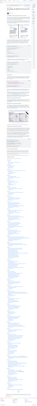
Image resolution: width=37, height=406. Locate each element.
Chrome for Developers (9, 7)
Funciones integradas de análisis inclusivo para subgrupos (14, 274)
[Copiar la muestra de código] (29, 45)
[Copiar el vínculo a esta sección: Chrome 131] (10, 270)
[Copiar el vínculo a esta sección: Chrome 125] (10, 310)
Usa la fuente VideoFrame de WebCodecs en (15, 389)
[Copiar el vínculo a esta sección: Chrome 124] (10, 315)
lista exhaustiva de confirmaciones (24, 155)
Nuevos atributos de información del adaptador (12, 318)
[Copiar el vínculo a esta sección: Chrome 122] (10, 328)
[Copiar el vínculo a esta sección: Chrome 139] (10, 209)
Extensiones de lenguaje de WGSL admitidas (12, 377)
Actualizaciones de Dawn (10, 163)
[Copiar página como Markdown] (9, 10)
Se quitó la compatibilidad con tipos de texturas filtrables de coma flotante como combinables (17, 244)
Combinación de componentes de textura (12, 187)
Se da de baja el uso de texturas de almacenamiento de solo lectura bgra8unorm (16, 205)
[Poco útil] (29, 7)
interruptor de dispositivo (15, 135)
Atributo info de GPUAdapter (11, 299)
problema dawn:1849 (23, 96)
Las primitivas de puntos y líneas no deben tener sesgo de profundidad (15, 273)
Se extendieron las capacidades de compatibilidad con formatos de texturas (15, 192)
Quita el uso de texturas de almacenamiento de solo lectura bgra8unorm (15, 188)
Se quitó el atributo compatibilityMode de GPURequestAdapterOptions (15, 226)
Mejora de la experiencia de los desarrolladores (12, 266)
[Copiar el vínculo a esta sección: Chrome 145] (10, 175)
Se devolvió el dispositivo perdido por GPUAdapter (15, 370)
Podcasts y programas (15, 402)
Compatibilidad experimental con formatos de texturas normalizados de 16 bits (16, 267)
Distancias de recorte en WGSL (11, 271)
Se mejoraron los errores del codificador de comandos (13, 301)
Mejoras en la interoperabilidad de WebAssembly (13, 300)
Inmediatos (9, 161)
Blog (16, 0)
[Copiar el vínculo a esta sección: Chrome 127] (10, 297)
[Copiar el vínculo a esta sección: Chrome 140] (10, 201)
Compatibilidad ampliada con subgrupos (12, 287)
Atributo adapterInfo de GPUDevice (11, 262)
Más (18, 0)
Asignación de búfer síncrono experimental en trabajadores (14, 177)
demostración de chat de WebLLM (13, 21)
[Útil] (28, 7)
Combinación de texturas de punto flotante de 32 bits (13, 261)
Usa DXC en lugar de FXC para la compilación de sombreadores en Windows (15, 335)
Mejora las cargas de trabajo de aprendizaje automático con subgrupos (15, 243)
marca (26, 132)
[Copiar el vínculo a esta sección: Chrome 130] (10, 279)
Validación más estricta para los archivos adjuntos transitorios (14, 162)
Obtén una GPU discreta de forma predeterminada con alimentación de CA (15, 379)
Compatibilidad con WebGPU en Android (12, 334)
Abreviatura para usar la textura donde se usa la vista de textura (14, 203)
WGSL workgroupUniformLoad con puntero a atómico (13, 224)
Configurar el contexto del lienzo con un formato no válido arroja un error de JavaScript (16, 263)
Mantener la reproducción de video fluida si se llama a (16, 371)
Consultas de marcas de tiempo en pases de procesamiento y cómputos (15, 336)
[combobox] (25, 0)
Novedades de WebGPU (18, 158)
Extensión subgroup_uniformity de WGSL (12, 176)
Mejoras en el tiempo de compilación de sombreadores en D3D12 (14, 231)
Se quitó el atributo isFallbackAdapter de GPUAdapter (13, 206)
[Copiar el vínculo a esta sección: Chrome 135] (10, 235)
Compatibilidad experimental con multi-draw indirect (13, 275)
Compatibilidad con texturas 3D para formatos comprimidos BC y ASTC (15, 210)
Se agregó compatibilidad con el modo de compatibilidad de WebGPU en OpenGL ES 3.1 (16, 170)
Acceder (35, 0)
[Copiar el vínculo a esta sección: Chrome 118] (10, 355)
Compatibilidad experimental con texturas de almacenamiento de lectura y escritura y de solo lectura (18, 357)
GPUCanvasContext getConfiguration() (12, 272)
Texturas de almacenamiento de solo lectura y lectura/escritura (14, 316)
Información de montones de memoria (12, 339)
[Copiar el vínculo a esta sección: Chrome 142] (10, 191)
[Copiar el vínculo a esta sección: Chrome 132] (10, 259)
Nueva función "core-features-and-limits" (12, 211)
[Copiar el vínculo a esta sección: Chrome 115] (10, 376)
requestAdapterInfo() (20, 124)
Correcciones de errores (10, 319)
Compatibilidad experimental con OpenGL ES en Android (13, 298)
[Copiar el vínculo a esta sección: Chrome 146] (10, 169)
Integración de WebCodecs (11, 369)
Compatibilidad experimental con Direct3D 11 (12, 378)
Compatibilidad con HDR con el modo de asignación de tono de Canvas (15, 286)
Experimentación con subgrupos (11, 291)
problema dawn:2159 (24, 93)
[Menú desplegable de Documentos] (11, 0)
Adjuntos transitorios (10, 171)
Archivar (13, 401)
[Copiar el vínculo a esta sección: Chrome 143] (10, 186)
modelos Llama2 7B (27, 20)
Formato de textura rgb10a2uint (11, 352)
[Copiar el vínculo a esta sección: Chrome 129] (10, 285)
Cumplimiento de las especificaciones (11, 372)
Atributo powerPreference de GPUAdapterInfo (12, 225)
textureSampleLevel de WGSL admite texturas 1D (13, 204)
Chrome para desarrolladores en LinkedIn (28, 401)
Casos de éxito (14, 0)
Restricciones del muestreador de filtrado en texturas (13, 264)
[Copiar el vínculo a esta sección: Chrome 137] (10, 221)
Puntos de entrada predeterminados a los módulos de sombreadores (15, 337)
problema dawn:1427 (27, 124)
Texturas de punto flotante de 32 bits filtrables (12, 350)
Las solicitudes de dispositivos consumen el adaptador (13, 202)
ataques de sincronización (24, 129)
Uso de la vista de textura (10, 260)
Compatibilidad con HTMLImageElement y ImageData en (17, 356)
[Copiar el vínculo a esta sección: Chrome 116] (10, 368)
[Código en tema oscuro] (28, 45)
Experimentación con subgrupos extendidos (12, 265)
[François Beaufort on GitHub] (9, 13)
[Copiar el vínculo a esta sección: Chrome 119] (10, 349)
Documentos (9, 0)
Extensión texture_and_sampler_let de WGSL (12, 172)
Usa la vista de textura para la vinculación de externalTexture (14, 222)
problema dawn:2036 (11, 78)
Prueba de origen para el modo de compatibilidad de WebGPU (14, 212)
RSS (25, 402)
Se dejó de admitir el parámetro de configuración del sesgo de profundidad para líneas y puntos (17, 292)
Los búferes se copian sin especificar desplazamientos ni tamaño (14, 223)
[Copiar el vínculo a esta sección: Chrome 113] (10, 388)
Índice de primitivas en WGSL (11, 193)
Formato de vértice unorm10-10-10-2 (11, 351)
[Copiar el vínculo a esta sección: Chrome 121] (10, 333)
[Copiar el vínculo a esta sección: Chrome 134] (10, 242)
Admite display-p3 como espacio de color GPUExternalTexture (14, 338)
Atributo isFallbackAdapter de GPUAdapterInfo (12, 230)
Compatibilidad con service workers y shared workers (13, 317)
